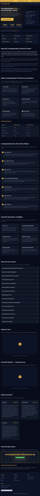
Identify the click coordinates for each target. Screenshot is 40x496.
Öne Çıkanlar (17, 35)
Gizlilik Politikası (30, 478)
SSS (24, 3)
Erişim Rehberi (29, 35)
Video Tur (29, 38)
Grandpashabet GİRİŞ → (7, 19)
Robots (2, 480)
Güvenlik (30, 3)
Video (27, 3)
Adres (38, 3)
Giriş (14, 3)
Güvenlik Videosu (6, 41)
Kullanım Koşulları (30, 476)
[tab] (20, 268)
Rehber (22, 3)
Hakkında (2, 476)
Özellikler (18, 3)
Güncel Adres (29, 41)
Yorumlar (34, 3)
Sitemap (2, 478)
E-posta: (5, 485)
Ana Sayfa (2, 30)
